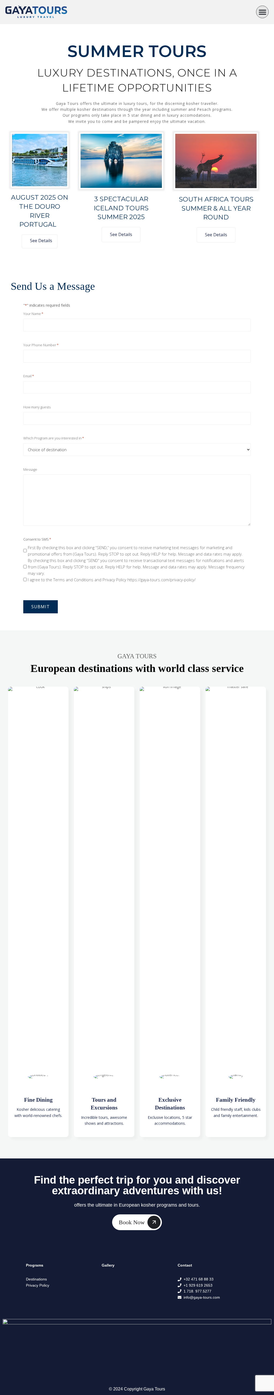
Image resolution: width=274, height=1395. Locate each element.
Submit (40, 607)
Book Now (132, 1222)
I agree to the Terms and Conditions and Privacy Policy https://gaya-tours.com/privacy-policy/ (112, 579)
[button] (262, 12)
